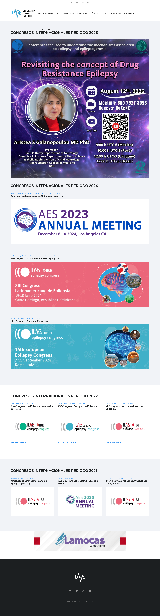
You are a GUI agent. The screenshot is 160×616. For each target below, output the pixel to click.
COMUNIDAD (82, 13)
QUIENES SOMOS (45, 13)
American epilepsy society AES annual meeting (37, 196)
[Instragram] (82, 2)
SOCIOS (105, 13)
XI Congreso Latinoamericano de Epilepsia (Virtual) (29, 482)
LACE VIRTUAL (45, 29)
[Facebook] (71, 2)
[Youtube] (88, 2)
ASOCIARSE (129, 13)
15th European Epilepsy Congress (29, 321)
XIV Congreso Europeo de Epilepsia (77, 406)
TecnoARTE (89, 601)
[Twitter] (77, 2)
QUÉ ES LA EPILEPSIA (65, 13)
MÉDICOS (94, 13)
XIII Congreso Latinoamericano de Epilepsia (35, 258)
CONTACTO (116, 13)
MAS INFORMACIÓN (19, 443)
